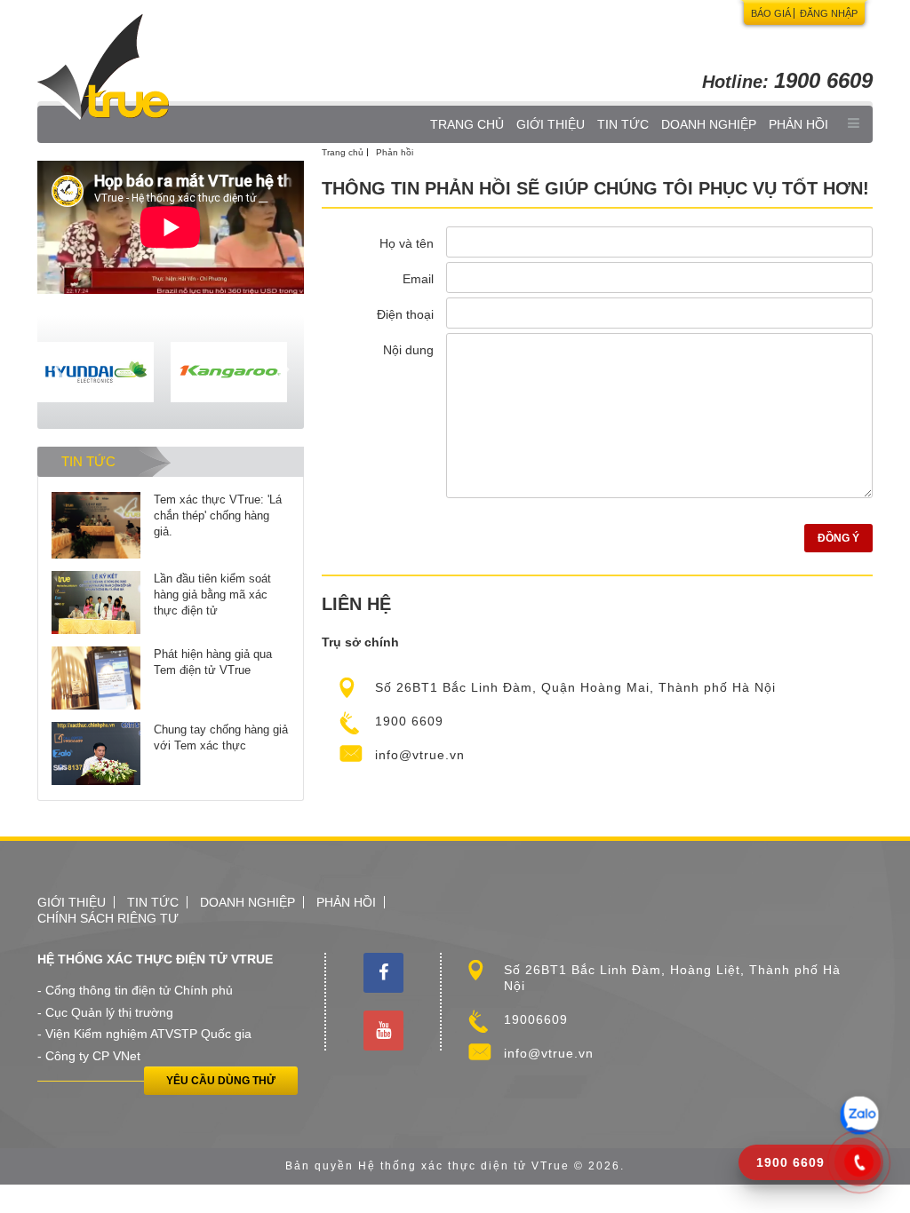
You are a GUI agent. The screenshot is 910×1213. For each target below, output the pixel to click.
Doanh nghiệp (708, 124)
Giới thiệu (550, 124)
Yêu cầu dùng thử (220, 1080)
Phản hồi (798, 124)
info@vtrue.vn (420, 755)
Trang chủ (467, 124)
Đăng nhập (829, 13)
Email (418, 279)
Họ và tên (406, 243)
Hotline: (787, 81)
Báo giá (771, 13)
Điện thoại (405, 314)
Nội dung (408, 350)
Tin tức (623, 124)
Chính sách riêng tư (108, 918)
